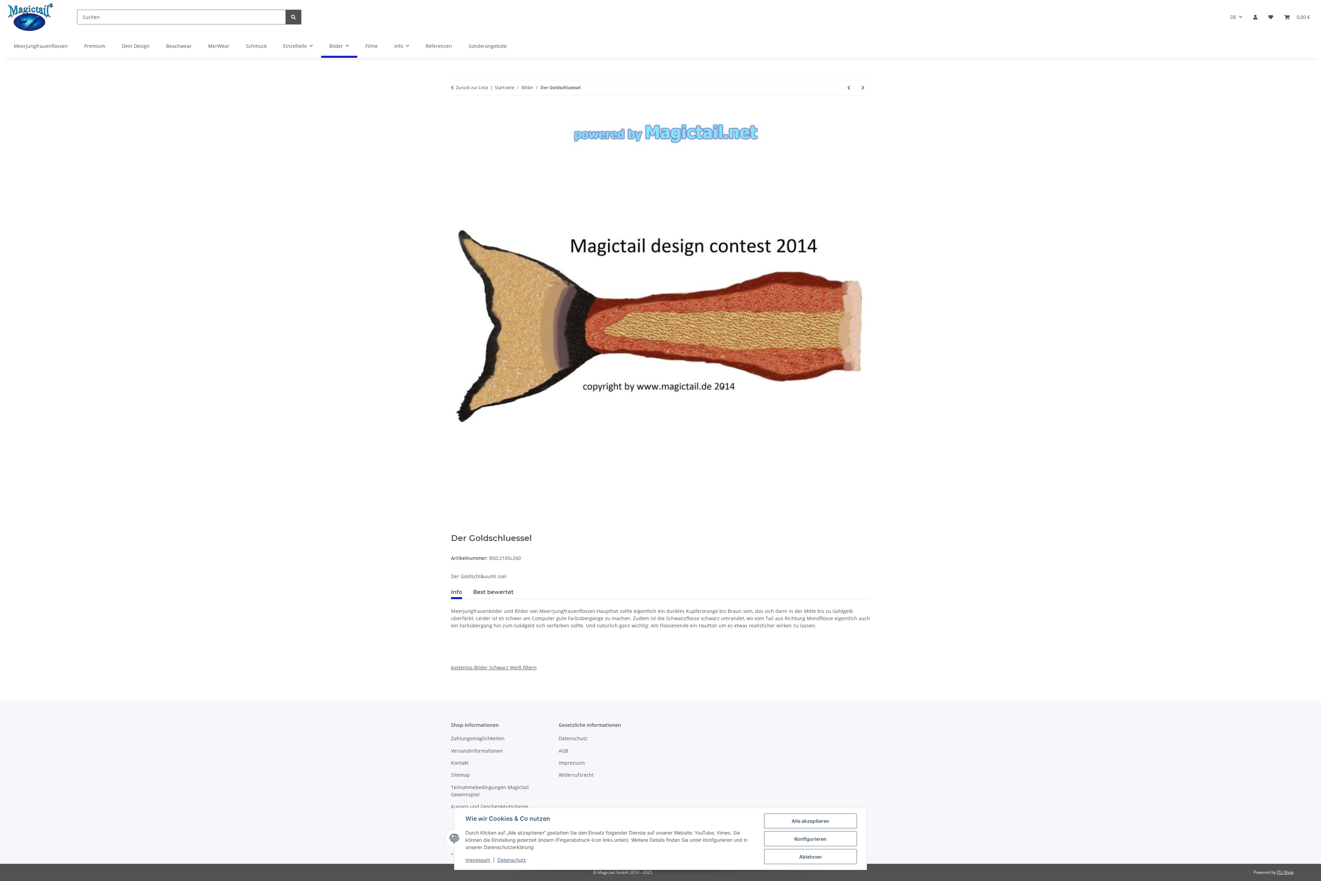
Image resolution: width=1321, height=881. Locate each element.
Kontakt (460, 763)
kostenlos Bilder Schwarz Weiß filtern (494, 667)
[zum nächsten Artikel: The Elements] (863, 87)
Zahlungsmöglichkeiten (478, 738)
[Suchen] (293, 17)
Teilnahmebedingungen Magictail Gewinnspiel (490, 791)
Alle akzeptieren (810, 821)
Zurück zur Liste (472, 87)
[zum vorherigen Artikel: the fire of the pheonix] (849, 87)
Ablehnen (810, 857)
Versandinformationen (477, 750)
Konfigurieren (810, 839)
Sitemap (460, 775)
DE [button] (1233, 17)
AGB (563, 750)
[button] (1255, 17)
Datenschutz (511, 860)
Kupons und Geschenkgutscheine (489, 806)
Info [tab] (456, 592)
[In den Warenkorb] (456, 529)
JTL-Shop (1285, 872)
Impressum (477, 860)
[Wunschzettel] (1271, 17)
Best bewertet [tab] (493, 592)
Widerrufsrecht (576, 775)
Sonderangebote (488, 46)
